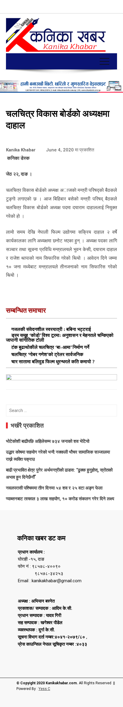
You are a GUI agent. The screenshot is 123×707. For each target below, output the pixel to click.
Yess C (44, 689)
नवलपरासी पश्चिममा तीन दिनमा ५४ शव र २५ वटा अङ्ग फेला (54, 488)
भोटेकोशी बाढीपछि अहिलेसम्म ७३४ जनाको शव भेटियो (47, 441)
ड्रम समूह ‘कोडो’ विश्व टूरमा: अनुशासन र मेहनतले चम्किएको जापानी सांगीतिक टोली (59, 338)
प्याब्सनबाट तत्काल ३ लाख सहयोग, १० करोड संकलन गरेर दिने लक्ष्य (60, 498)
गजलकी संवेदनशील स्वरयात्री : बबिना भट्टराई (51, 329)
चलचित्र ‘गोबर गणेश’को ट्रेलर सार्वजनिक (47, 354)
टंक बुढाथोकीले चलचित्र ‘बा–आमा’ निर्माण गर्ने (50, 347)
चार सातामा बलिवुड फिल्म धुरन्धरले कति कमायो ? (53, 361)
